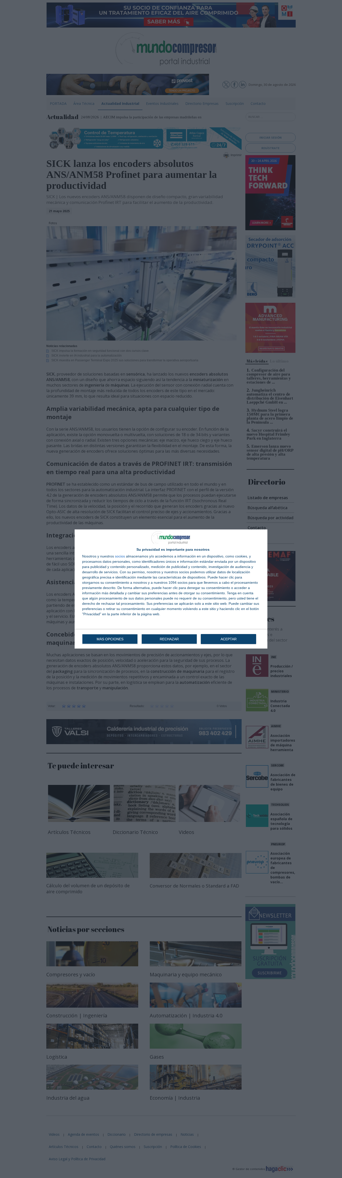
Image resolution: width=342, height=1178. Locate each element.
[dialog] (171, 589)
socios (120, 556)
